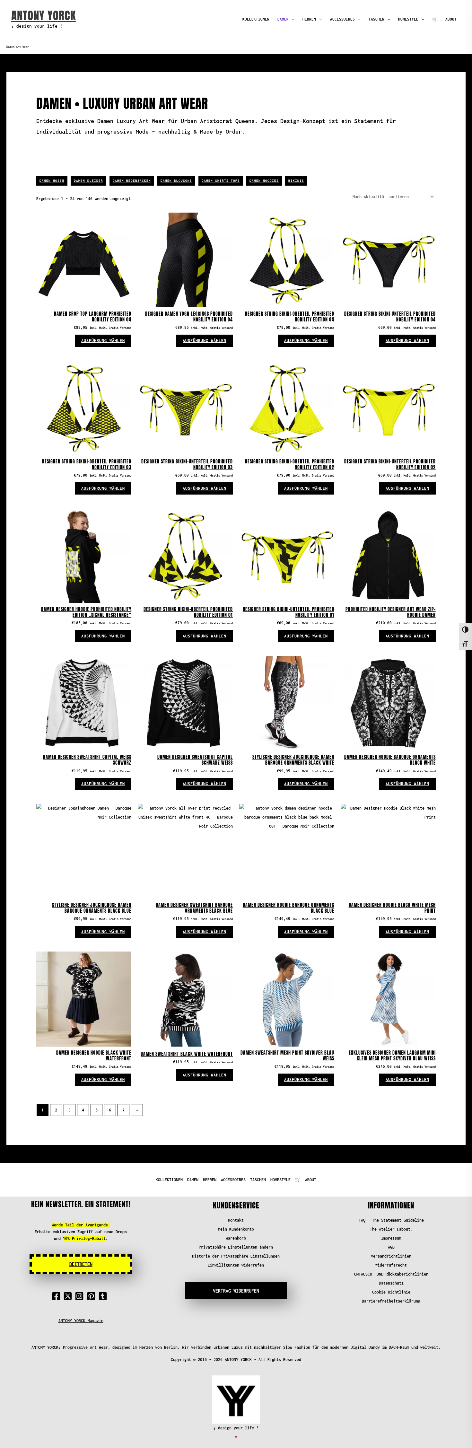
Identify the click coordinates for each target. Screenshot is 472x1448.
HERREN (309, 19)
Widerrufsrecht (391, 1265)
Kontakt (236, 1220)
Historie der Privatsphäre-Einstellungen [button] (236, 1256)
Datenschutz (391, 1283)
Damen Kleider (88, 180)
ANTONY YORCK (43, 15)
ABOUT (451, 19)
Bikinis (296, 180)
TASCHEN (376, 19)
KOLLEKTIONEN (255, 19)
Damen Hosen (51, 180)
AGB (391, 1247)
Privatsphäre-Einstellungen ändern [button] (236, 1247)
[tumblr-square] (104, 1296)
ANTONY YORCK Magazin (80, 1320)
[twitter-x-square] (69, 1296)
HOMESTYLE (408, 19)
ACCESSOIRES (342, 19)
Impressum (391, 1238)
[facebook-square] (57, 1296)
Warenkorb (236, 1238)
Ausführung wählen (103, 340)
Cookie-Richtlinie (391, 1292)
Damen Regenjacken (132, 180)
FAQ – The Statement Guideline (391, 1220)
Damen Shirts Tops (221, 180)
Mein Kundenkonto (236, 1229)
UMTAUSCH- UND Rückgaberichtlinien (391, 1274)
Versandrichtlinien (391, 1256)
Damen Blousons (176, 180)
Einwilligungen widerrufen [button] (236, 1265)
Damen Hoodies (264, 180)
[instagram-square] (80, 1296)
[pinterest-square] (92, 1296)
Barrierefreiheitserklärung (391, 1301)
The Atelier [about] (391, 1229)
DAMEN (283, 19)
